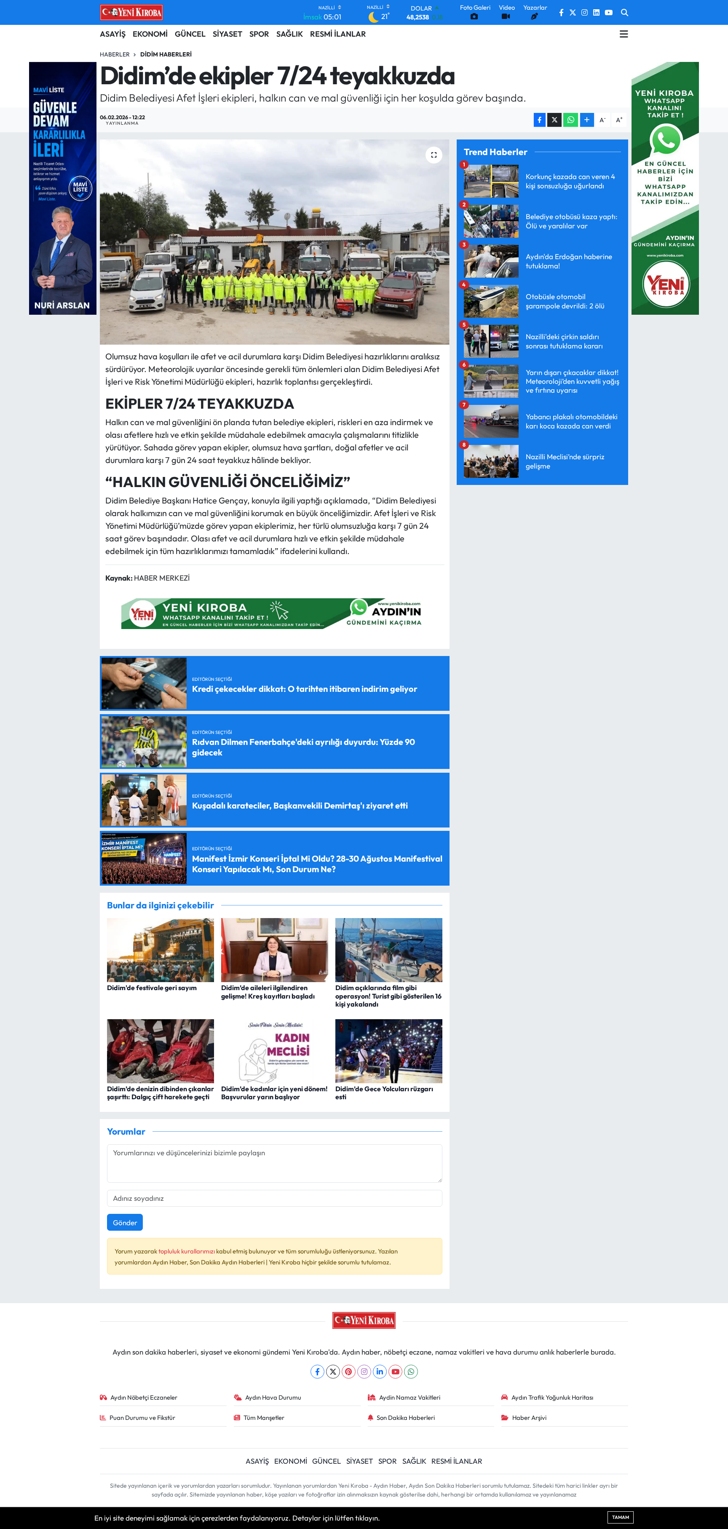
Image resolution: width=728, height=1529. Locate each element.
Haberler (115, 54)
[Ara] (624, 12)
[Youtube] (395, 1372)
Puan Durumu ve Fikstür (142, 1418)
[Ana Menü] (624, 34)
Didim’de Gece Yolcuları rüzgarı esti (384, 1092)
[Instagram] (364, 1372)
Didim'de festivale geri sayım (152, 987)
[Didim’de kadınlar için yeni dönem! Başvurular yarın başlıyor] (274, 1050)
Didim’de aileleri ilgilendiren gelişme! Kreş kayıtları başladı (268, 991)
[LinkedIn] (380, 1372)
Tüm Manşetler (264, 1418)
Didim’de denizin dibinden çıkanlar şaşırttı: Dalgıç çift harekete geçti (160, 1092)
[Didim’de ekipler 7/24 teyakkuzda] (275, 242)
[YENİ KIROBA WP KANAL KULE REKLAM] (665, 187)
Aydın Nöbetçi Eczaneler (143, 1397)
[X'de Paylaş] (554, 120)
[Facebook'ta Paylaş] (540, 120)
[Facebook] (317, 1372)
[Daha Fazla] (587, 120)
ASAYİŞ (113, 34)
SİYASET (227, 34)
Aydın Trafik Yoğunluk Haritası (552, 1397)
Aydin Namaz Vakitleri (409, 1397)
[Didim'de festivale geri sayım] (160, 949)
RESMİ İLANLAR (338, 34)
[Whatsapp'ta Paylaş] (570, 120)
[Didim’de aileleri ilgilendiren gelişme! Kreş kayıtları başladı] (274, 949)
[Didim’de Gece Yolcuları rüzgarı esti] (388, 1050)
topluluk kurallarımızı (187, 1251)
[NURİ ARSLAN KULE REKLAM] (62, 187)
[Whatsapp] (411, 1372)
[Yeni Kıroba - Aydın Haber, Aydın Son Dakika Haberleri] (131, 12)
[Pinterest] (349, 1372)
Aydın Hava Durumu (273, 1397)
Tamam (620, 1517)
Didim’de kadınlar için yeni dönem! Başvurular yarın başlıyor (274, 1092)
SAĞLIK (289, 34)
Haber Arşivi (529, 1418)
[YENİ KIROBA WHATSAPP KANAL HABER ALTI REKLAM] (274, 612)
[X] (333, 1372)
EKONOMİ (150, 34)
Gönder (125, 1222)
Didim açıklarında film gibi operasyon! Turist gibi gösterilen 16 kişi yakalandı (388, 995)
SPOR (259, 34)
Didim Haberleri (166, 54)
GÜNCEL (190, 34)
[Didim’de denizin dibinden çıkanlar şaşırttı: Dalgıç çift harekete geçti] (160, 1050)
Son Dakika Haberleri (406, 1418)
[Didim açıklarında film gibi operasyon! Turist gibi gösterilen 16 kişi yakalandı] (388, 949)
